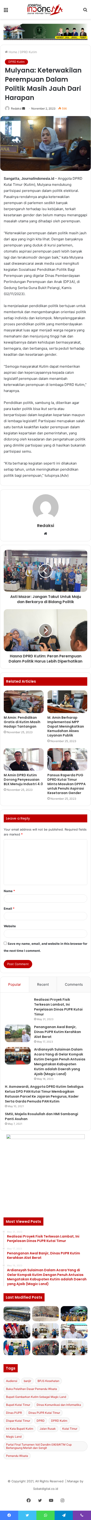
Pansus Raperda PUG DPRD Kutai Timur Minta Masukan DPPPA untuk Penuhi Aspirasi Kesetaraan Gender (66, 784)
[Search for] (85, 11)
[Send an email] (23, 108)
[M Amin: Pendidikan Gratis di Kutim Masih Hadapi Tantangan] (24, 701)
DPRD (41, 1420)
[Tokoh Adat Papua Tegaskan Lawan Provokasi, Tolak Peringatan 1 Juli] (74, 1330)
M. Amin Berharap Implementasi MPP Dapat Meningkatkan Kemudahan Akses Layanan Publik (65, 726)
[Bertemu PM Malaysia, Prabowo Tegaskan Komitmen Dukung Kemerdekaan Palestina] (17, 1330)
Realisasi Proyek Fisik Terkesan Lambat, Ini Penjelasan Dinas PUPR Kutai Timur (58, 1007)
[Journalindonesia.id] (45, 9)
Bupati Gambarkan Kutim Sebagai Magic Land (36, 1397)
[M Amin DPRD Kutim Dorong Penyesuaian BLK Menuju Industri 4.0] (24, 759)
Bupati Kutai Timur (18, 1404)
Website (10, 926)
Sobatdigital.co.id (45, 1489)
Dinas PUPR (14, 1412)
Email (9, 908)
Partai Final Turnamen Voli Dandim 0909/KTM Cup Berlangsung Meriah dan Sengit (39, 1446)
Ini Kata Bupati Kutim (19, 1428)
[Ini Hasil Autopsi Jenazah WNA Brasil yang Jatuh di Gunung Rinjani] (45, 1347)
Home (12, 52)
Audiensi (11, 1381)
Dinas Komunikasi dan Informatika (59, 1404)
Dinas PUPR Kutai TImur (44, 1412)
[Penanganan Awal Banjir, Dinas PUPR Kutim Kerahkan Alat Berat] (18, 1033)
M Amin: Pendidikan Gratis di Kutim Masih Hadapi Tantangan (22, 722)
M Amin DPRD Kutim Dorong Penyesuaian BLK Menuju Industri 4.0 (23, 779)
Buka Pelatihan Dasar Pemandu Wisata (31, 1389)
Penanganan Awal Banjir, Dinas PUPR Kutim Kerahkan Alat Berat (57, 1032)
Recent (43, 984)
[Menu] (6, 11)
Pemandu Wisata (17, 1456)
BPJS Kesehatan (48, 1381)
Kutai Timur (69, 1428)
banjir (27, 1381)
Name (9, 891)
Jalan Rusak (48, 1428)
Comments (74, 984)
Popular (14, 984)
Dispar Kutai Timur (18, 1420)
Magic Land (13, 1436)
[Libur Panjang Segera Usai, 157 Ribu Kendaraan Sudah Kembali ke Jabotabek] (17, 1313)
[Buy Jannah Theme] (46, 31)
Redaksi (16, 108)
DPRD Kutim (28, 52)
